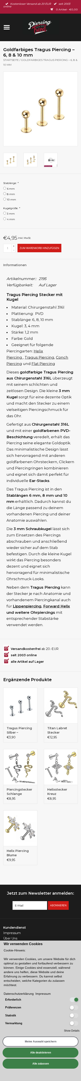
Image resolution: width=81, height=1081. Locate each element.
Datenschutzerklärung (19, 993)
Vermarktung (13, 1023)
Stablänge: (10, 183)
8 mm (11, 194)
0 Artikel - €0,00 (66, 9)
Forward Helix (56, 606)
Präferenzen (13, 1007)
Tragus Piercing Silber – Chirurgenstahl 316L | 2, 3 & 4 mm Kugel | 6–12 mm (19, 730)
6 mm (11, 188)
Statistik (10, 1015)
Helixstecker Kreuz (57, 792)
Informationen (15, 265)
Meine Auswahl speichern (40, 1041)
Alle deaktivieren (40, 1052)
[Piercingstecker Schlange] (20, 767)
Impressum (12, 933)
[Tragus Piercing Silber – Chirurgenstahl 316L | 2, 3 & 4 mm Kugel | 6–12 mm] (20, 705)
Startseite (11, 60)
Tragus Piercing (39, 357)
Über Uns (10, 938)
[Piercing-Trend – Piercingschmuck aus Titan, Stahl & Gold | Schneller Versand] (47, 27)
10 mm (11, 199)
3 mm (11, 213)
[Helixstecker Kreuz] (61, 767)
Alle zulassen (40, 1063)
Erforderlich (13, 999)
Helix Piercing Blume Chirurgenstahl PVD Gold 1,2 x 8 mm (19, 853)
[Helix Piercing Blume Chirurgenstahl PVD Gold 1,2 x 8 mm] (20, 828)
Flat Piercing (43, 363)
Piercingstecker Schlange (19, 792)
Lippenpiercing (27, 606)
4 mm (11, 219)
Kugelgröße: (11, 208)
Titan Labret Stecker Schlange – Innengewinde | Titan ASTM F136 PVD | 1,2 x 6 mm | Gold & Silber (60, 730)
